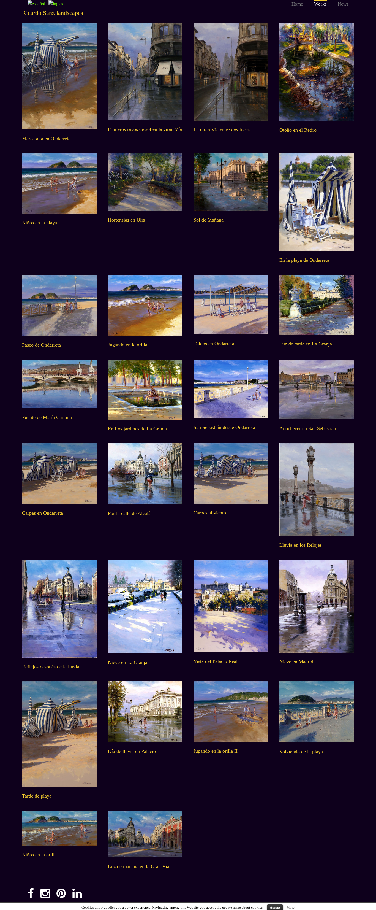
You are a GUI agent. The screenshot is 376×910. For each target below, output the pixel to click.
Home (297, 4)
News (343, 4)
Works (320, 4)
